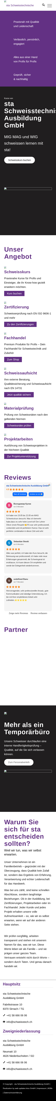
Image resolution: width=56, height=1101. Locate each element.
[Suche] (42, 5)
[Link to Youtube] (47, 1098)
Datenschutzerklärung (13, 1093)
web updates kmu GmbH (25, 1088)
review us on (35, 494)
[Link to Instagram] (40, 1098)
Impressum (41, 1088)
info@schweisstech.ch (19, 1021)
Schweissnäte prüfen (19, 425)
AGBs (50, 1088)
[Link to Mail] (51, 1098)
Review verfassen (39, 613)
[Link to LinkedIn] (36, 1098)
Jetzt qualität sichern (19, 394)
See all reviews (20, 494)
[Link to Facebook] (43, 1098)
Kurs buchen (14, 293)
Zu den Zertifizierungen (20, 324)
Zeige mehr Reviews (18, 613)
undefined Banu (21, 579)
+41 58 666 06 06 (17, 1015)
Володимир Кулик (22, 504)
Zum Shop (13, 359)
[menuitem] (42, 5)
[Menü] (48, 5)
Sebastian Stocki (21, 541)
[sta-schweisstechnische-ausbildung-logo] (23, 5)
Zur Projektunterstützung (21, 456)
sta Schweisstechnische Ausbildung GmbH (27, 486)
